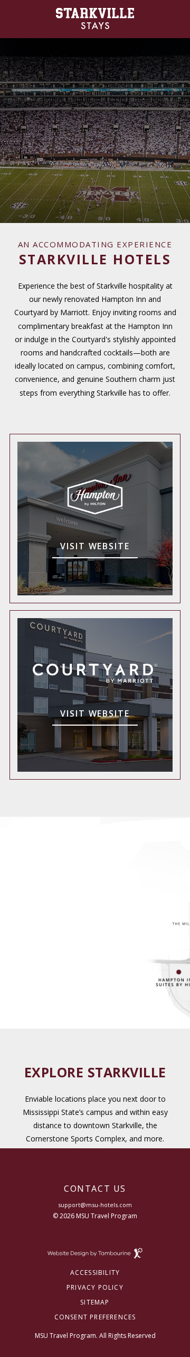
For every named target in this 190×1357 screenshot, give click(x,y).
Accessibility (95, 1273)
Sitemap (94, 1302)
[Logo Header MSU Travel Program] (95, 18)
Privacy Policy (95, 1287)
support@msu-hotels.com (95, 1205)
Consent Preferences (95, 1317)
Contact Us (95, 1189)
